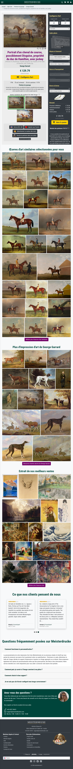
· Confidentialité (7, 743)
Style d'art (9, 6)
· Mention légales (7, 738)
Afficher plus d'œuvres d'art (36, 585)
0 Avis (28, 139)
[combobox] (59, 28)
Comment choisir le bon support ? (16, 675)
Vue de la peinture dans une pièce (26, 135)
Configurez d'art (26, 77)
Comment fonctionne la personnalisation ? (19, 649)
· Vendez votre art (30, 738)
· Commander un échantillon (33, 747)
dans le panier (61, 122)
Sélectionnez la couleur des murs (26, 131)
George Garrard (30, 6)
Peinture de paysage (19, 6)
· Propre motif (29, 736)
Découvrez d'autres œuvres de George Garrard (36, 463)
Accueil (3, 6)
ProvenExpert (16, 624)
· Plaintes (5, 747)
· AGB (4, 741)
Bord (50, 26)
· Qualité (28, 741)
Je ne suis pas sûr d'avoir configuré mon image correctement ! (25, 682)
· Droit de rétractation (8, 745)
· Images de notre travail (32, 743)
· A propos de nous (7, 749)
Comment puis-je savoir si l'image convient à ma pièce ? (23, 669)
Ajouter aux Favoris (33, 127)
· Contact (5, 736)
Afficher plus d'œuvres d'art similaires (36, 339)
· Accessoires (29, 745)
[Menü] (2, 2)
